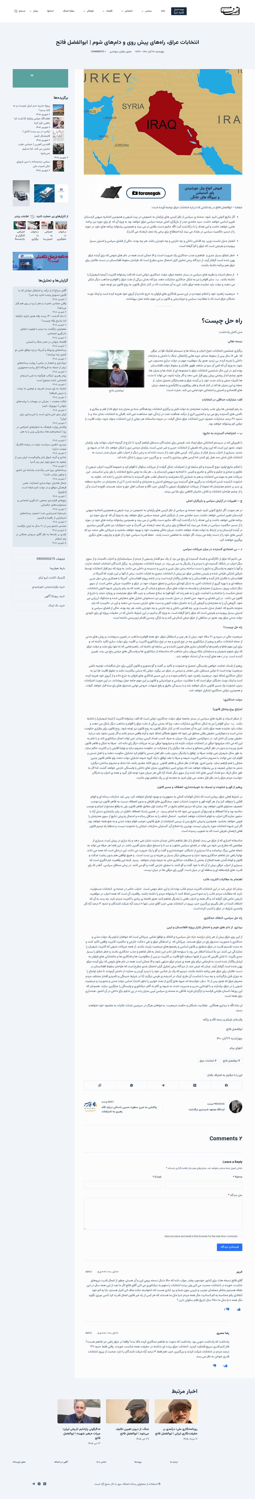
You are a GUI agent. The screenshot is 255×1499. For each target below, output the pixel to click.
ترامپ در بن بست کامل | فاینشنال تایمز (36, 133)
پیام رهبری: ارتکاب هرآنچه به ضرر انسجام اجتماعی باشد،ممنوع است (43, 378)
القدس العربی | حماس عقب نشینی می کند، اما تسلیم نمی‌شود (34, 149)
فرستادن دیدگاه (230, 1247)
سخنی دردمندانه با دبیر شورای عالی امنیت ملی (33, 164)
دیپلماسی (114, 51)
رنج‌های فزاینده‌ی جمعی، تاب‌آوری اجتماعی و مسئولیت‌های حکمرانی (41, 502)
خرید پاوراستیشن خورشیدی (48, 587)
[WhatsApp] (131, 1085)
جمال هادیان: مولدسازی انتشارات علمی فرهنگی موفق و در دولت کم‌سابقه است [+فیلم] (44, 487)
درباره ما (174, 1462)
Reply (89, 1272)
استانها (50, 11)
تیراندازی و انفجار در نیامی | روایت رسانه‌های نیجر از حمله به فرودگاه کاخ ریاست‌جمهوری (41, 365)
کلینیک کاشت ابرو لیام (52, 577)
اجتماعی (129, 11)
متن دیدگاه (235, 1195)
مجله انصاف (68, 11)
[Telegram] (163, 1085)
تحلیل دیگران (125, 51)
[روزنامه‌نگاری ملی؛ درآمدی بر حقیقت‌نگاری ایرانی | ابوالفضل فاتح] (176, 1411)
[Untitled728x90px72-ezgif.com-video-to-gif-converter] (163, 192)
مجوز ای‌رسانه (19, 1462)
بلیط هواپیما (57, 568)
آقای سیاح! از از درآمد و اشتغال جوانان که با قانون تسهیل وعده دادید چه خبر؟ (42, 292)
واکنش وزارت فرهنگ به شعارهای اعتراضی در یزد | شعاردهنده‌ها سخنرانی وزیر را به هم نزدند (41, 431)
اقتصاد (109, 11)
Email (157, 1177)
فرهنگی (90, 11)
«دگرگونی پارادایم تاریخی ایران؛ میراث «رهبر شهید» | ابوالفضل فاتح (81, 1434)
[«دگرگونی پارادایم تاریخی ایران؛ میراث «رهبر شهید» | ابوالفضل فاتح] (78, 1411)
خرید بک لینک (56, 605)
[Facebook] (226, 1085)
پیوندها (138, 1462)
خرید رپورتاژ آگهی (55, 596)
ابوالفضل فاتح (231, 1061)
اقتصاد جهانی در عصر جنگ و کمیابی (46, 342)
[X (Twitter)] (194, 1085)
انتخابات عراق (208, 1061)
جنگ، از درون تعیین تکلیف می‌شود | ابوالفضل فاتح (132, 1431)
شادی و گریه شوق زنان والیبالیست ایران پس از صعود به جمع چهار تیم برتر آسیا (40, 459)
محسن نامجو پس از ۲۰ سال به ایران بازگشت (41, 526)
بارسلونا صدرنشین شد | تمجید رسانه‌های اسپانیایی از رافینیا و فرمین (43, 515)
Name (237, 1177)
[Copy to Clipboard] (99, 1085)
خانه (163, 11)
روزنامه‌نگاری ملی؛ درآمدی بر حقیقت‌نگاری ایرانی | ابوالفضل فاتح (176, 1431)
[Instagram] (39, 1483)
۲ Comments (98, 51)
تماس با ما (101, 1462)
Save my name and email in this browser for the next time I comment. (200, 1236)
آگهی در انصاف (61, 1462)
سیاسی (148, 11)
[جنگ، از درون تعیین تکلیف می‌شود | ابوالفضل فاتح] (127, 1411)
